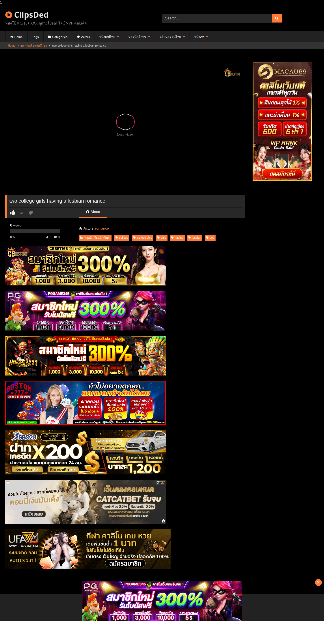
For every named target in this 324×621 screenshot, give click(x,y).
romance (102, 228)
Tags (35, 37)
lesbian (196, 237)
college (123, 237)
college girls (144, 237)
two (212, 237)
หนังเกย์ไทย (107, 37)
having (179, 237)
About (95, 212)
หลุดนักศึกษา (137, 37)
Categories (59, 37)
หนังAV (199, 37)
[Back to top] (310, 608)
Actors (85, 37)
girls (163, 237)
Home (18, 37)
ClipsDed (30, 14)
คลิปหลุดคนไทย (170, 37)
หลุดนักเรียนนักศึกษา (34, 45)
